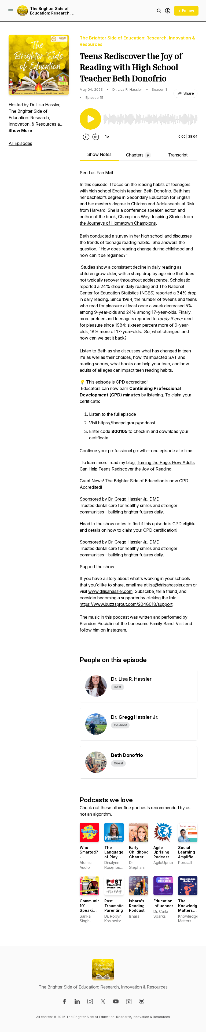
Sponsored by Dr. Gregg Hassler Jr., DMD (120, 499)
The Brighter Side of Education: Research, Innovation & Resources (52, 11)
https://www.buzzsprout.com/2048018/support (126, 604)
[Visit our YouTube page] (116, 1001)
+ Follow (186, 10)
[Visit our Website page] (128, 1001)
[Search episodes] (159, 11)
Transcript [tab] (177, 155)
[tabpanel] (138, 404)
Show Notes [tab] (99, 154)
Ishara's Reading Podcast (137, 906)
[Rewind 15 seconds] (86, 136)
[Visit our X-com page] (103, 1001)
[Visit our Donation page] (141, 1001)
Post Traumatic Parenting (114, 906)
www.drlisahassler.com (110, 591)
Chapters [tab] (137, 155)
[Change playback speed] (107, 136)
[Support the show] (167, 11)
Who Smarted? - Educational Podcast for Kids (91, 859)
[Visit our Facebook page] (64, 1001)
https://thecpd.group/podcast (126, 422)
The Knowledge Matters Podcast (189, 908)
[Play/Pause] (90, 119)
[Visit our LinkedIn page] (77, 1001)
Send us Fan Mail (96, 172)
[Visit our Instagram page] (90, 1001)
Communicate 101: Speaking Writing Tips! (93, 910)
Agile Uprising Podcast (161, 852)
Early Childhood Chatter (139, 852)
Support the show (97, 566)
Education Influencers (164, 903)
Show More (20, 130)
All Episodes (20, 143)
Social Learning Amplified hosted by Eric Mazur (187, 859)
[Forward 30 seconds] (96, 136)
